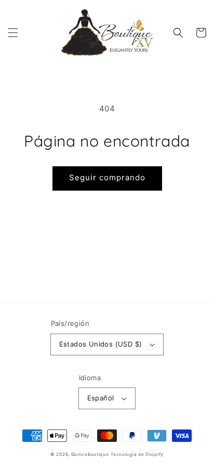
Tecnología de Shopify (137, 454)
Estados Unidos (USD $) (100, 344)
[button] (13, 32)
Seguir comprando (107, 177)
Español (100, 398)
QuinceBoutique (90, 454)
